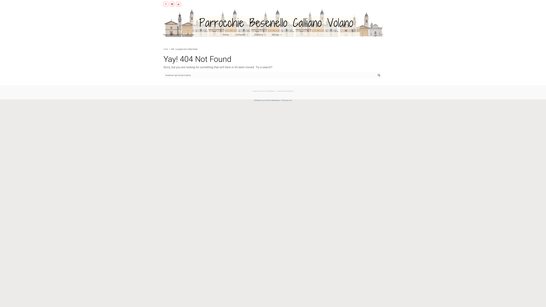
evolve (255, 91)
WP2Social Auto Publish (262, 100)
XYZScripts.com (286, 100)
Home (166, 49)
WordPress (289, 91)
